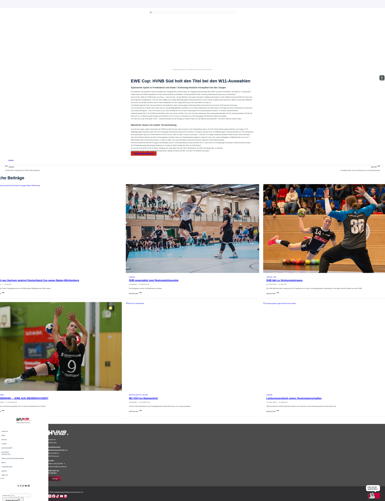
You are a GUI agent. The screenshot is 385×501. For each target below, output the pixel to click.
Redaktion (134, 284)
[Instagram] (49, 496)
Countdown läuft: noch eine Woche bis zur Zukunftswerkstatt (360, 168)
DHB (275, 277)
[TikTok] (57, 496)
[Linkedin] (65, 496)
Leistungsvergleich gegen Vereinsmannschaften (294, 398)
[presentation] (192, 228)
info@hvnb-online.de (60, 466)
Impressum (52, 439)
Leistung (11, 160)
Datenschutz (52, 442)
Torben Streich (273, 284)
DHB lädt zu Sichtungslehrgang (284, 280)
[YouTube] (61, 496)
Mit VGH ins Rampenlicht (143, 398)
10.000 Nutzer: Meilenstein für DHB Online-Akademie (22, 168)
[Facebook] (53, 496)
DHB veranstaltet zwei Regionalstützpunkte (153, 280)
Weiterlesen (135, 293)
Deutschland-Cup (135, 394)
